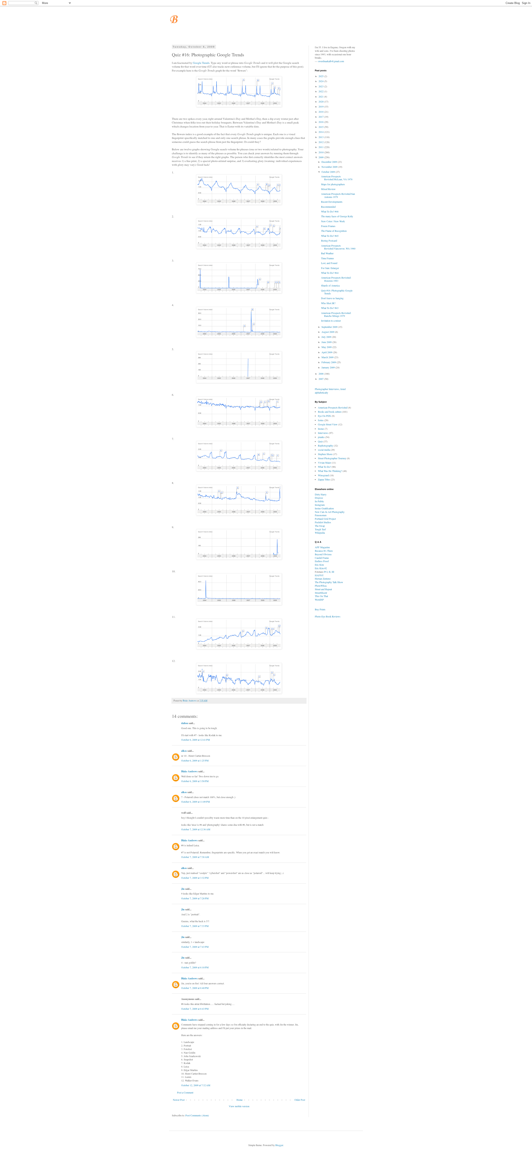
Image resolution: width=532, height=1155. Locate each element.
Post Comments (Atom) (197, 1115)
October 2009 (328, 171)
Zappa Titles (324, 479)
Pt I (326, 571)
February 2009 (329, 362)
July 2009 (326, 336)
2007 (321, 378)
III (333, 571)
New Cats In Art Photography (330, 511)
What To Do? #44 (330, 272)
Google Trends (201, 63)
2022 (321, 91)
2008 (321, 373)
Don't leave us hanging (332, 298)
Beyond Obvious (323, 554)
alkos (184, 751)
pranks (321, 437)
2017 (321, 116)
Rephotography (325, 445)
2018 (321, 111)
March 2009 (327, 357)
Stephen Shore (325, 454)
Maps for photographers (333, 184)
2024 (321, 81)
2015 (321, 126)
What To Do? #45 (330, 235)
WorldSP (319, 599)
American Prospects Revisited (332, 407)
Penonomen (320, 515)
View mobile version (239, 1106)
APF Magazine (322, 547)
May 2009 (326, 347)
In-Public (319, 501)
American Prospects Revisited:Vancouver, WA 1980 (338, 247)
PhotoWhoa (320, 585)
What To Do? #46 (330, 211)
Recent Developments (331, 201)
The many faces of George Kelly (337, 216)
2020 (321, 101)
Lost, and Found (329, 263)
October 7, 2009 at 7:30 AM (195, 857)
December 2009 (329, 161)
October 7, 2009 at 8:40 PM (195, 988)
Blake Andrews (189, 771)
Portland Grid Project (325, 518)
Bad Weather (327, 253)
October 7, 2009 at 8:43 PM (195, 1008)
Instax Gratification (324, 508)
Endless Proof (322, 561)
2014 (321, 131)
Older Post (299, 1099)
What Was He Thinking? (330, 471)
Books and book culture (329, 411)
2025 (321, 76)
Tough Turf (320, 529)
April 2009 (327, 352)
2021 (321, 96)
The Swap (320, 525)
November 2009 (329, 166)
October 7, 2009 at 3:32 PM (195, 877)
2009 (321, 157)
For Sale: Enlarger (330, 268)
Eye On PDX (324, 415)
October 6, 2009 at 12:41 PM (195, 739)
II (329, 571)
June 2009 (326, 342)
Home (239, 1099)
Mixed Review (328, 189)
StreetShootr (321, 592)
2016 (321, 121)
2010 (321, 152)
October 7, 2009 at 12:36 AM (195, 829)
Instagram (320, 504)
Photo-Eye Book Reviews (327, 616)
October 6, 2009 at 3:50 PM (195, 781)
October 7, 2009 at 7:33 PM (195, 926)
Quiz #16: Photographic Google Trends (336, 292)
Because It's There (324, 550)
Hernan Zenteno (323, 578)
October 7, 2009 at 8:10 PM (195, 967)
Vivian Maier (324, 462)
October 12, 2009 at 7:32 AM (195, 1085)
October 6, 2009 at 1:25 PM (195, 760)
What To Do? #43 (330, 308)
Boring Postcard (329, 240)
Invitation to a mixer (331, 320)
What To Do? (324, 466)
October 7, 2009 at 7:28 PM (195, 898)
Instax (321, 428)
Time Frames (327, 258)
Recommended (328, 206)
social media (324, 449)
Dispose (319, 497)
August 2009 (328, 331)
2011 (321, 147)
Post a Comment (185, 1092)
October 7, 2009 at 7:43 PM (195, 946)
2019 (321, 106)
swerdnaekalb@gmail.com (331, 61)
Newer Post (179, 1099)
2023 (321, 86)
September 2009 (329, 326)
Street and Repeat (323, 589)
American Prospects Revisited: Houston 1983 (336, 279)
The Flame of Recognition (334, 230)
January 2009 (328, 367)
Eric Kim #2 (321, 568)
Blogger (279, 1145)
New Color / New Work (333, 221)
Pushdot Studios (323, 522)
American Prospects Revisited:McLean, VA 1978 (336, 178)
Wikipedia (320, 532)
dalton (184, 723)
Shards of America (330, 285)
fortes (321, 420)
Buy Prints (320, 609)
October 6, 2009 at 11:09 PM (195, 801)
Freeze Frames (328, 226)
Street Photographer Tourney (332, 458)
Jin (183, 889)
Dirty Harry (320, 494)
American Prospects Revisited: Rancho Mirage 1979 (336, 314)
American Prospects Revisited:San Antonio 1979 (338, 195)
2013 (321, 137)
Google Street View (327, 424)
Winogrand (323, 475)
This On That (321, 596)
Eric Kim (319, 564)
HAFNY (319, 575)
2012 (321, 142)
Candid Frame (322, 557)
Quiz (320, 441)
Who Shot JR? (328, 303)
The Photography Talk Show (329, 582)
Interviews (323, 432)
